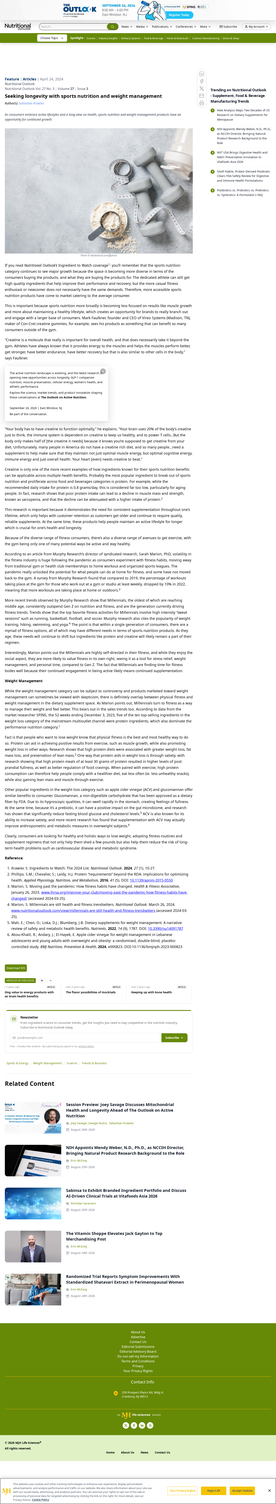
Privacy (138, 1366)
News (125, 26)
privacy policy (86, 1046)
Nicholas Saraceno (83, 1203)
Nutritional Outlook (20, 84)
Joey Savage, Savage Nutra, (89, 1123)
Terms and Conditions (138, 1361)
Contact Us (138, 1342)
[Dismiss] (103, 371)
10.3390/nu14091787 (165, 928)
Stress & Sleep (231, 38)
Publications (160, 26)
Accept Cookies (242, 1490)
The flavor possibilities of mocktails (90, 992)
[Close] (269, 1490)
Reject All (213, 1490)
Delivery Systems (130, 38)
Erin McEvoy (79, 1160)
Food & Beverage (153, 38)
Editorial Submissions (138, 1346)
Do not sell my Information (138, 1356)
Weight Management (47, 1063)
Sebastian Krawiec (121, 1123)
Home (110, 1452)
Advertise (138, 1337)
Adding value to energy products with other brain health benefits (26, 994)
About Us (138, 1332)
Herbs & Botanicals (177, 38)
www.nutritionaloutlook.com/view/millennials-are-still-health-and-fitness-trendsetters (83, 910)
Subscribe (172, 1038)
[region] (138, 1491)
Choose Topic (49, 38)
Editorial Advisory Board (138, 1351)
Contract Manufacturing (205, 38)
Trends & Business (94, 1063)
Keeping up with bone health (151, 992)
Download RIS (15, 968)
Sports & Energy (17, 1063)
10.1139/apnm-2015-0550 (151, 880)
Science (91, 38)
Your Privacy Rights (138, 1371)
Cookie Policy (40, 1500)
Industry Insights (108, 38)
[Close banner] (271, 5)
